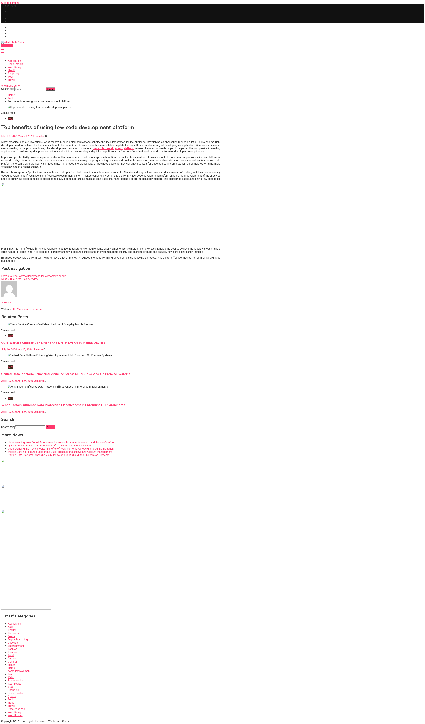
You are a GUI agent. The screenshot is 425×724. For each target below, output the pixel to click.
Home (11, 667)
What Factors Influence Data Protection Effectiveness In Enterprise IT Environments (63, 405)
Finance (12, 652)
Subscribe (7, 45)
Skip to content (10, 2)
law (10, 674)
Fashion (12, 649)
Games (12, 658)
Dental (11, 636)
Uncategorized (16, 709)
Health (11, 70)
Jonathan (40, 136)
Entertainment (16, 645)
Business (13, 633)
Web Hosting (15, 715)
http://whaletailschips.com (27, 309)
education (13, 642)
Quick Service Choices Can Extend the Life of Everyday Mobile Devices (53, 343)
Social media (15, 64)
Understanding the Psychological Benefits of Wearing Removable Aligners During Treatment (61, 448)
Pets (11, 677)
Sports (12, 696)
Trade (11, 702)
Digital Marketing (18, 639)
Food (11, 655)
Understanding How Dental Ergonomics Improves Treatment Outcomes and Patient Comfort (61, 442)
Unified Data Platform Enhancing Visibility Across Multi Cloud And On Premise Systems (65, 374)
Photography (15, 680)
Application (14, 60)
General (12, 661)
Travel (11, 79)
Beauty (12, 630)
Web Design (15, 67)
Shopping (13, 73)
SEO (10, 686)
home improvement (19, 671)
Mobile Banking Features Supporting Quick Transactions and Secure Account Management (60, 451)
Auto (10, 626)
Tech (10, 76)
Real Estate (14, 683)
